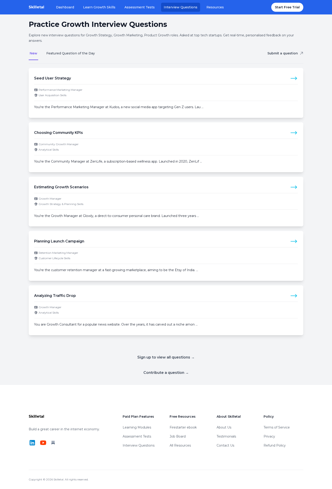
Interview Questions (180, 7)
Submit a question (282, 53)
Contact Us (225, 445)
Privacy (269, 436)
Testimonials (226, 436)
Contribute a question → (166, 372)
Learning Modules (137, 427)
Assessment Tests (139, 7)
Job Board (178, 436)
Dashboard (65, 7)
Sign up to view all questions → (166, 357)
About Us (224, 427)
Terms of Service (277, 427)
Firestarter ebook (183, 427)
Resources (215, 7)
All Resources (180, 445)
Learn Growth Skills (99, 7)
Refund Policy (275, 445)
